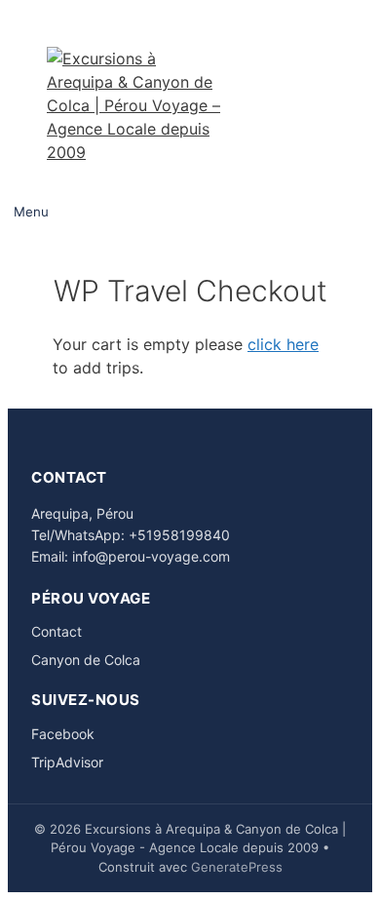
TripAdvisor (67, 762)
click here (283, 344)
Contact (56, 631)
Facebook (63, 733)
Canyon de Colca (85, 659)
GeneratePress (237, 867)
